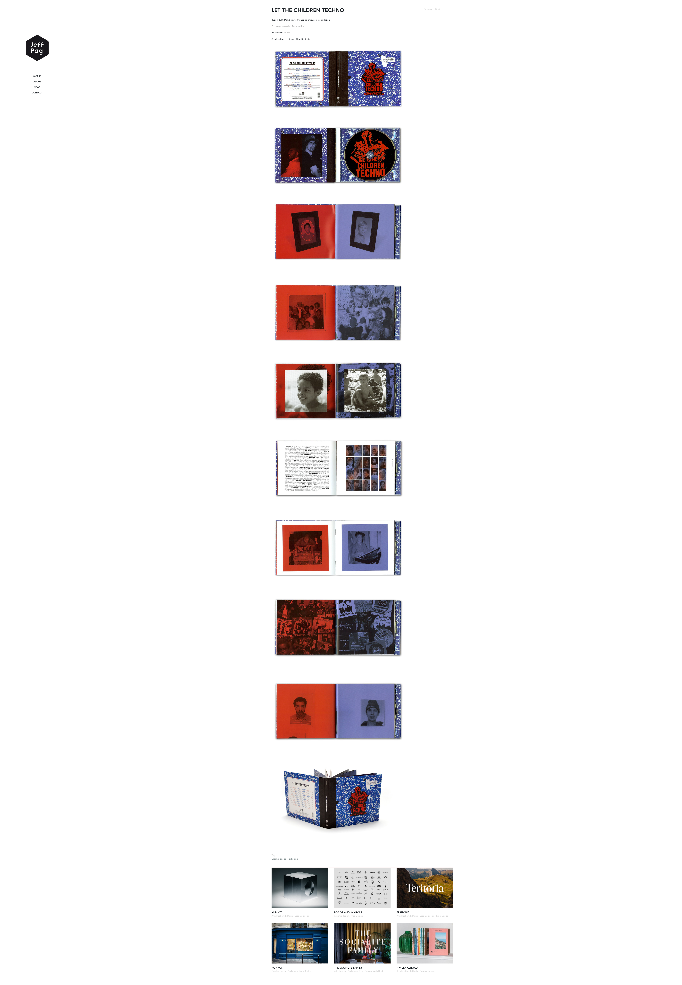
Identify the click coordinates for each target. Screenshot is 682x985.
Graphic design (279, 858)
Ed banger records (281, 26)
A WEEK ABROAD (407, 968)
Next (437, 9)
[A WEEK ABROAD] (425, 943)
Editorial (289, 915)
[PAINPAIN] (300, 943)
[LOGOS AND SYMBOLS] (362, 888)
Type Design (356, 915)
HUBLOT (277, 912)
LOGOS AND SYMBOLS (348, 912)
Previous (427, 9)
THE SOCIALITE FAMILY (348, 968)
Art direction (278, 915)
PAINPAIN (277, 968)
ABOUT (37, 81)
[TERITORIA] (425, 888)
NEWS (37, 87)
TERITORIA (403, 912)
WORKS (37, 76)
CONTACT (37, 92)
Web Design (305, 971)
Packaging (293, 858)
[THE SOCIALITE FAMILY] (362, 943)
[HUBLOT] (300, 888)
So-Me (287, 32)
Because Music (299, 26)
